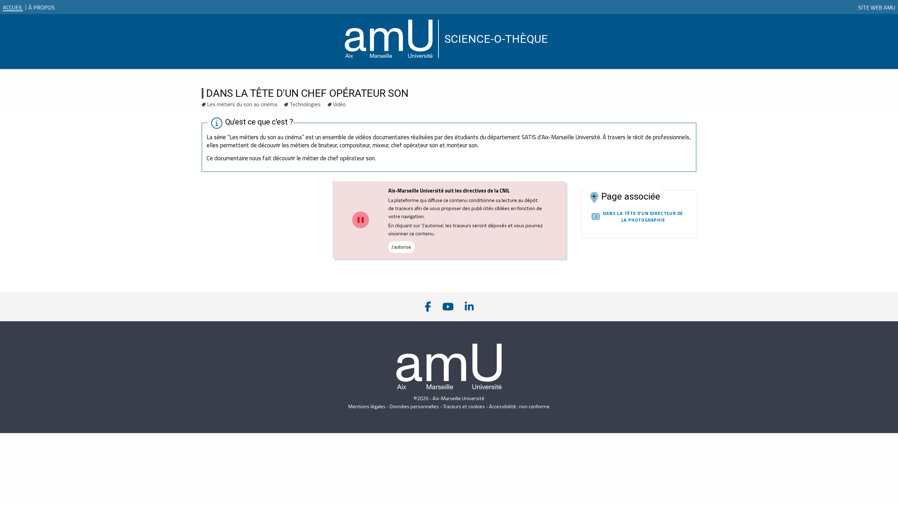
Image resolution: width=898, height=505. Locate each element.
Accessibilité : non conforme (519, 406)
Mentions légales (367, 406)
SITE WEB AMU (876, 7)
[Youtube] (448, 307)
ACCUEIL (13, 7)
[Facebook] (428, 307)
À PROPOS (41, 5)
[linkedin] (469, 307)
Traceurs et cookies (464, 406)
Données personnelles (414, 406)
